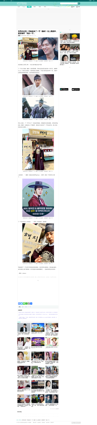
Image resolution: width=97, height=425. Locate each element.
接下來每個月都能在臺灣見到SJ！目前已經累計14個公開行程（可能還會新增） (37, 391)
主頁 (17, 420)
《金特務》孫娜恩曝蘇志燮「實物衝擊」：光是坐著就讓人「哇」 (51, 405)
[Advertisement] (38, 290)
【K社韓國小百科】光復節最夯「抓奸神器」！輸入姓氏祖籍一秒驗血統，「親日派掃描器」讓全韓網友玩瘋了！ (51, 391)
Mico (33, 35)
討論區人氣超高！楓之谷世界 (36, 332)
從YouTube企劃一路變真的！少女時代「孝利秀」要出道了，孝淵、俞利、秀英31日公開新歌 (69, 52)
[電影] (40, 7)
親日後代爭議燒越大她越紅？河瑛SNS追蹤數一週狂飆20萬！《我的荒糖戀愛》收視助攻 (51, 362)
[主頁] (19, 7)
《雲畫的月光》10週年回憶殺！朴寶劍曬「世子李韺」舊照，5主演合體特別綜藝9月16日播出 (37, 376)
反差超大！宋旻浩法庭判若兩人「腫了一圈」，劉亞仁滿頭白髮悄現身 (37, 405)
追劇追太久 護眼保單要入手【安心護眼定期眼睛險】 (23, 390)
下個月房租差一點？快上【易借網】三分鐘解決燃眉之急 (37, 362)
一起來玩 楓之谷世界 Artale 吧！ (51, 347)
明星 (19, 35)
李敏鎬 (26, 306)
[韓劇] (34, 7)
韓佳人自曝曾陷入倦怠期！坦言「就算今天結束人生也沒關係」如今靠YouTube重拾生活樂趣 (23, 376)
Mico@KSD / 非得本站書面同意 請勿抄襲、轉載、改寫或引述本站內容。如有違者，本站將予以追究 (37, 277)
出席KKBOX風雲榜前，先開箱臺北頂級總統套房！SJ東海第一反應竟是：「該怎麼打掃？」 (23, 405)
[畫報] (45, 7)
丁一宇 (29, 306)
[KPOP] (24, 7)
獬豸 (23, 306)
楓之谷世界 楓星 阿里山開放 (36, 347)
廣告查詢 (47, 422)
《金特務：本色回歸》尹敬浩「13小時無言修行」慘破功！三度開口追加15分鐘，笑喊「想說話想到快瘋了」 (51, 334)
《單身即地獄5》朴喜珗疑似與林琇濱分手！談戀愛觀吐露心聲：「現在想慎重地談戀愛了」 (51, 376)
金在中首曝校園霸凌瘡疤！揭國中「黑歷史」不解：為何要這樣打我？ (23, 334)
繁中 (91, 0)
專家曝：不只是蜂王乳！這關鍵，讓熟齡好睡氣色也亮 (23, 362)
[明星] (29, 7)
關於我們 (34, 422)
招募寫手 (52, 422)
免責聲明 (39, 422)
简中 (94, 0)
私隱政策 (43, 422)
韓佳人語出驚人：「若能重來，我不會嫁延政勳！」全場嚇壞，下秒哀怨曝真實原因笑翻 (23, 348)
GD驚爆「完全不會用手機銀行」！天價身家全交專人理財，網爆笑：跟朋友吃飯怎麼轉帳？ (69, 41)
